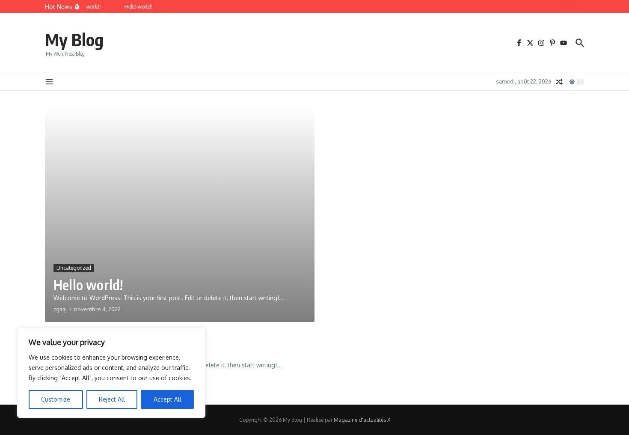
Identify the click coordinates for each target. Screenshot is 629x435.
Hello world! (88, 284)
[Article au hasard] (559, 81)
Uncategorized (73, 268)
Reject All (112, 399)
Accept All (167, 399)
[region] (111, 373)
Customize (55, 399)
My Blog (74, 39)
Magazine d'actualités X (362, 420)
